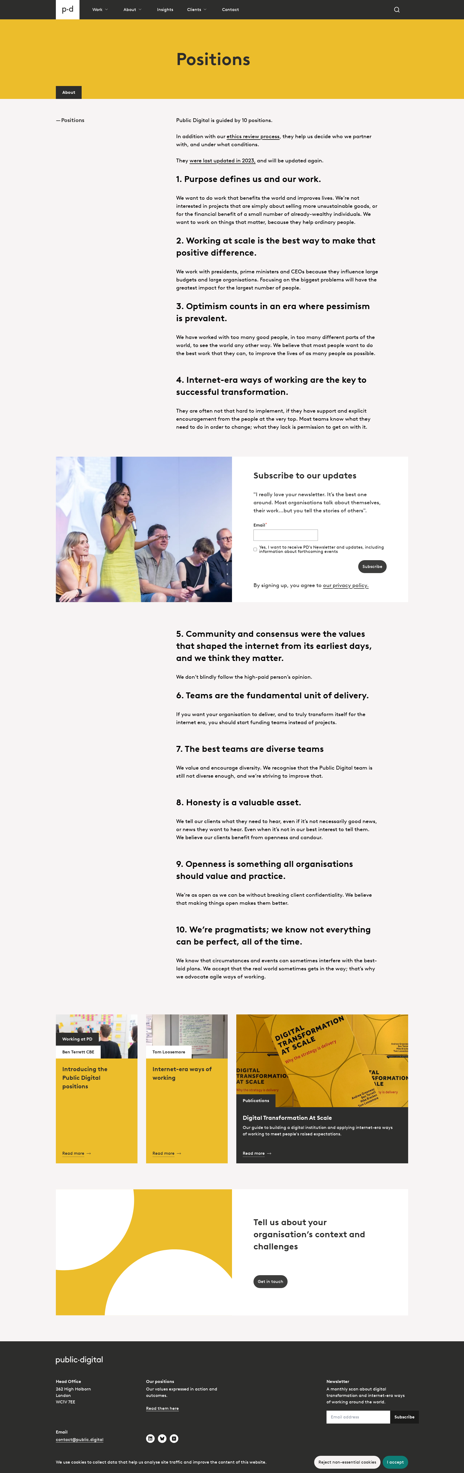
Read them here (162, 1408)
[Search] (397, 10)
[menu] (112, 111)
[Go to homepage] (67, 9)
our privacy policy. (346, 585)
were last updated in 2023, (223, 160)
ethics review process (253, 136)
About (68, 92)
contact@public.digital (79, 1439)
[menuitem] (112, 120)
